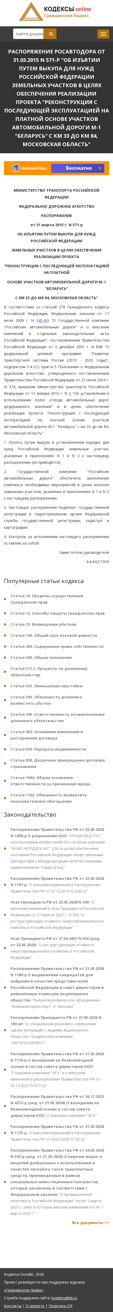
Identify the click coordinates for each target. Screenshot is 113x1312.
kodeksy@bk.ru (64, 1297)
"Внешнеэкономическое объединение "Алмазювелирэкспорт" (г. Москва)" (57, 987)
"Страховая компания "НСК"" (57, 1106)
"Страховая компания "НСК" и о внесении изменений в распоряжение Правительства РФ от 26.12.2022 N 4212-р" (57, 1069)
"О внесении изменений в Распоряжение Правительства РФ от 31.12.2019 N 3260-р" (57, 885)
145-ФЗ (42, 320)
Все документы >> (90, 1222)
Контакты (13, 1305)
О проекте (35, 1305)
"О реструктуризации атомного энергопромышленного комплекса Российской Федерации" (55, 948)
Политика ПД (60, 1305)
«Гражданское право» (23, 1290)
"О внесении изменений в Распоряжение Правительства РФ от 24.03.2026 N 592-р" (57, 1133)
